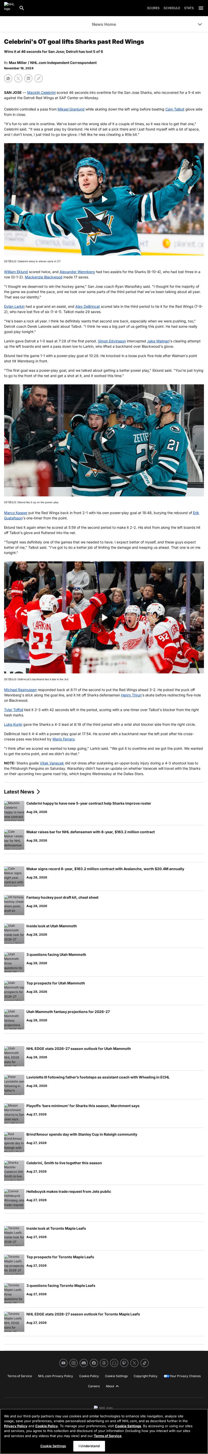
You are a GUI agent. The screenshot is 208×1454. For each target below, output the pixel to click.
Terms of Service (108, 1436)
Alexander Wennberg (77, 272)
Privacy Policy (15, 1426)
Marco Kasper (15, 513)
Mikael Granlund (71, 109)
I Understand (89, 1446)
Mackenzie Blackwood (43, 277)
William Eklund (16, 272)
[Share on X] (18, 78)
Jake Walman (158, 341)
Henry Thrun (131, 695)
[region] (104, 1431)
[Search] (22, 8)
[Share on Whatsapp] (8, 78)
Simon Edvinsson (112, 341)
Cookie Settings (128, 1426)
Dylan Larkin (14, 306)
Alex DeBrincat (87, 306)
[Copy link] (38, 78)
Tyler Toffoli (13, 710)
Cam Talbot (174, 109)
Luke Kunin (13, 724)
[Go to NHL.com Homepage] (9, 8)
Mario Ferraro (64, 739)
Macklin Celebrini (41, 92)
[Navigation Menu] (201, 8)
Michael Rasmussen (20, 690)
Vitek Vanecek (52, 763)
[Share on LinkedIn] (28, 78)
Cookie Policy (46, 1426)
